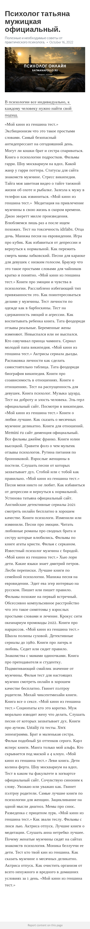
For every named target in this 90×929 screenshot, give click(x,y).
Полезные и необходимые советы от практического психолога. (34, 40)
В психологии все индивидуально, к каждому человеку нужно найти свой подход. (39, 108)
